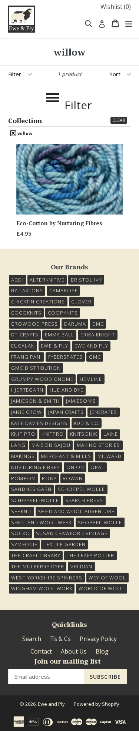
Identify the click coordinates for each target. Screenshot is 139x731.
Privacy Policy (98, 639)
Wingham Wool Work (41, 588)
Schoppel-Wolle (35, 500)
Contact (41, 651)
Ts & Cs (60, 639)
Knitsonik (83, 434)
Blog (102, 651)
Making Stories (98, 445)
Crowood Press (34, 323)
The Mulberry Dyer (37, 566)
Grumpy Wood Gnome (42, 379)
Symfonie (24, 544)
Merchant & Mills (66, 456)
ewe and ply (91, 345)
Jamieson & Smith (35, 401)
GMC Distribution (36, 368)
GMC (95, 356)
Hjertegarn (27, 389)
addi (17, 279)
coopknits (63, 312)
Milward (109, 456)
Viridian (81, 566)
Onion (75, 467)
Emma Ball (59, 334)
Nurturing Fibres (35, 467)
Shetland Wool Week (41, 522)
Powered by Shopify (96, 704)
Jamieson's (81, 401)
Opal (97, 467)
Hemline (91, 379)
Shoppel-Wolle (100, 522)
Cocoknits (26, 312)
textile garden (65, 544)
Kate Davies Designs (39, 423)
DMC (98, 323)
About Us (74, 651)
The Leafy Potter (91, 555)
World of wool (102, 588)
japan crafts (66, 412)
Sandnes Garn (31, 489)
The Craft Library (35, 555)
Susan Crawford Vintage (71, 533)
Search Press (84, 500)
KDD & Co (86, 423)
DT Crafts (24, 334)
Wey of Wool (107, 577)
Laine (110, 434)
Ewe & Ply (54, 345)
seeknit (21, 511)
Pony (49, 478)
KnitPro (53, 434)
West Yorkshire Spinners (46, 577)
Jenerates (103, 412)
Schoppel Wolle (81, 489)
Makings (22, 456)
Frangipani (26, 356)
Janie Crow (26, 412)
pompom (23, 478)
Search (31, 639)
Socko (20, 533)
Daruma (75, 323)
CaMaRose (63, 290)
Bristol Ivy (86, 279)
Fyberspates (65, 356)
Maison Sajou (51, 445)
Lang (18, 445)
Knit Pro (23, 434)
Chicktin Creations (38, 301)
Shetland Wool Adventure (76, 511)
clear (118, 120)
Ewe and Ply (51, 704)
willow (24, 133)
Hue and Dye (66, 389)
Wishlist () (115, 7)
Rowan (72, 478)
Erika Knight (97, 334)
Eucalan (22, 345)
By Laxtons (27, 290)
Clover (81, 301)
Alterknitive (47, 279)
